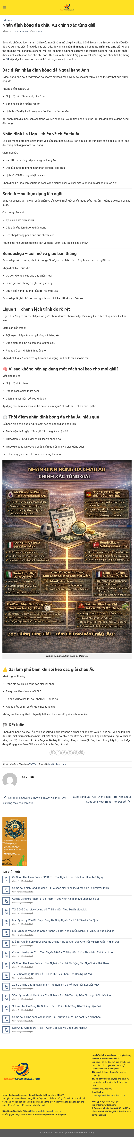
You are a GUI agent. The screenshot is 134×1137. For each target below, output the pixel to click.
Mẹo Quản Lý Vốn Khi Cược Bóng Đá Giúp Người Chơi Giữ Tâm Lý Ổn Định (55, 920)
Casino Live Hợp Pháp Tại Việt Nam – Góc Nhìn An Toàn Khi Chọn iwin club (56, 898)
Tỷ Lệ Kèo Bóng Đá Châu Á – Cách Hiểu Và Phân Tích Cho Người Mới (52, 974)
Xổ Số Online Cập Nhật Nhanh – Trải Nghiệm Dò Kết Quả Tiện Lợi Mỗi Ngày (56, 984)
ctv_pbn (38, 31)
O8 (7, 59)
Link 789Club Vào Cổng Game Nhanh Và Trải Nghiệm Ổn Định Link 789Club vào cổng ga (63, 931)
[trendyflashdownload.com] (67, 7)
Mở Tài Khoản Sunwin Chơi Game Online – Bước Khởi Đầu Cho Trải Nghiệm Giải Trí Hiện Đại (65, 941)
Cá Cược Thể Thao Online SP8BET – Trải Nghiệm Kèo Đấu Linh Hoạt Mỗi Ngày (57, 877)
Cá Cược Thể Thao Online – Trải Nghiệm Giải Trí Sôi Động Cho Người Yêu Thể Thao (60, 963)
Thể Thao (7, 20)
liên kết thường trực (57, 764)
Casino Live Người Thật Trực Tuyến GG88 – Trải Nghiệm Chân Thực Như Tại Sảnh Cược (63, 952)
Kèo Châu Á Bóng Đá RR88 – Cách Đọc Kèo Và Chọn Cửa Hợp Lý (49, 1027)
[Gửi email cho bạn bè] (70, 752)
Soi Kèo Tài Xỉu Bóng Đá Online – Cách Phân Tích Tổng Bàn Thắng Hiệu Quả (56, 1006)
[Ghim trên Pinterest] (76, 752)
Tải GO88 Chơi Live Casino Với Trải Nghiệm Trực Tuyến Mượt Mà (49, 909)
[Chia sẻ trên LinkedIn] (81, 752)
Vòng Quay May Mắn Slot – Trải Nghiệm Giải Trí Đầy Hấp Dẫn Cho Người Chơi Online (61, 995)
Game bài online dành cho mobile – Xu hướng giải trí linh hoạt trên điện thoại (56, 1017)
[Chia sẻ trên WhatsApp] (52, 752)
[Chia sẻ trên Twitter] (64, 752)
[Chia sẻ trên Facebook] (58, 752)
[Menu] (4, 7)
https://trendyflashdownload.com (45, 1111)
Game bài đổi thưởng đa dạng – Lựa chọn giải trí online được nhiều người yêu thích (60, 888)
